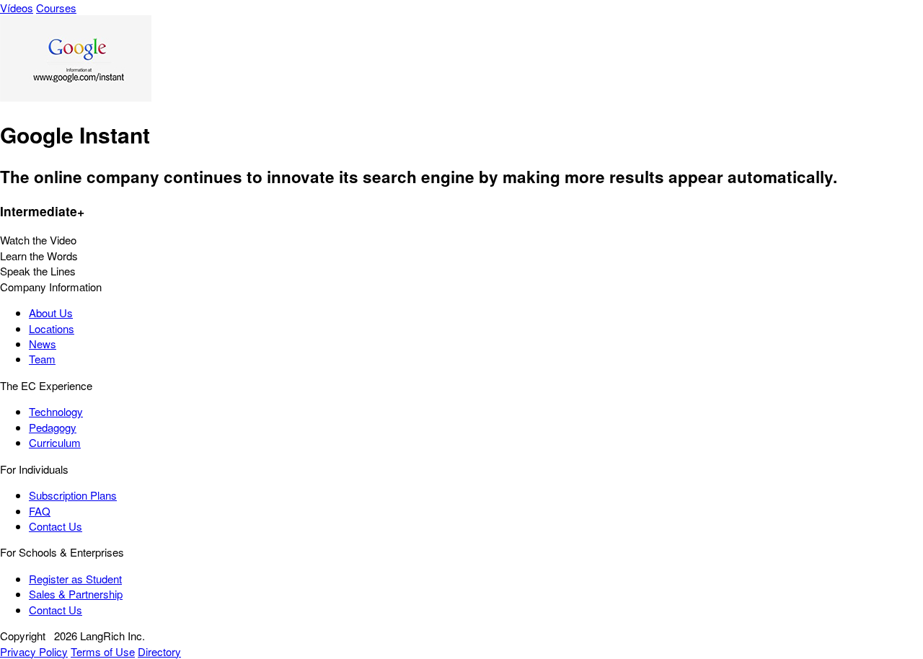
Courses (56, 7)
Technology (56, 411)
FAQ (39, 510)
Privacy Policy (34, 651)
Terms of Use (103, 651)
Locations (51, 328)
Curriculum (55, 442)
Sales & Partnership (76, 593)
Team (42, 358)
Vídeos (16, 7)
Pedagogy (52, 427)
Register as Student (75, 578)
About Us (51, 312)
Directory (159, 651)
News (42, 343)
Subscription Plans (73, 495)
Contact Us (55, 526)
